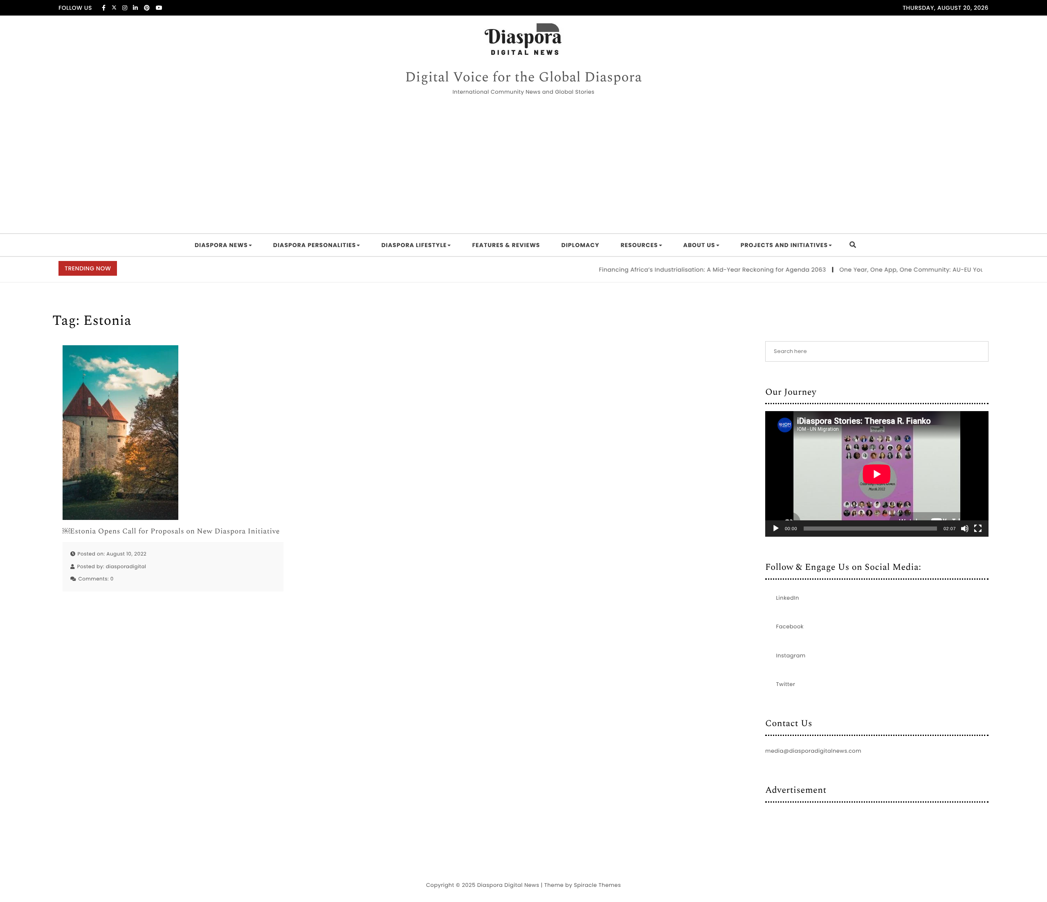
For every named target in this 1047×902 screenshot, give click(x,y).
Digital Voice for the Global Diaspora (523, 78)
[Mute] (965, 528)
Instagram (791, 655)
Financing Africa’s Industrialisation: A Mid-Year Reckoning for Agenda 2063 (695, 269)
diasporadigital (126, 566)
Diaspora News (221, 245)
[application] (877, 474)
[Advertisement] (523, 165)
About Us (699, 245)
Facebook (790, 626)
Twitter (785, 684)
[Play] (776, 528)
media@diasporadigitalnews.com (813, 751)
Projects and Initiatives (784, 245)
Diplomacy (580, 245)
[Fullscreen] (978, 528)
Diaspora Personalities (314, 245)
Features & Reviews (506, 245)
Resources (639, 245)
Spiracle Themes (597, 885)
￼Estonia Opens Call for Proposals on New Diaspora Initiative (171, 531)
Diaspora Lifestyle (414, 245)
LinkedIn (787, 598)
